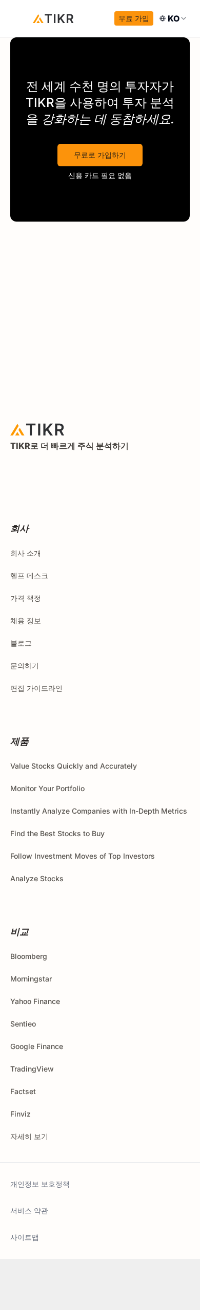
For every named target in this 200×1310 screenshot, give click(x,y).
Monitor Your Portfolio (47, 788)
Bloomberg (28, 956)
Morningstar (31, 978)
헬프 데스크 (29, 575)
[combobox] (173, 18)
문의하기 (24, 665)
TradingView (32, 1068)
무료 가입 (133, 18)
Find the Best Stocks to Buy (57, 833)
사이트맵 (24, 1237)
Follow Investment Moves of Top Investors (82, 856)
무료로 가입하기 (100, 154)
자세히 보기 (29, 1136)
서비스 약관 (29, 1210)
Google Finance (36, 1046)
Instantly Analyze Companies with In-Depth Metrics (98, 810)
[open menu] (20, 18)
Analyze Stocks (37, 878)
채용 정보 (25, 620)
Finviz (20, 1113)
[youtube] (85, 473)
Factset (23, 1091)
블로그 (21, 643)
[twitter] (17, 473)
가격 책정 (25, 598)
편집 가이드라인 (36, 688)
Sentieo (23, 1023)
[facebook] (40, 473)
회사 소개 (25, 553)
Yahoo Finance (35, 1001)
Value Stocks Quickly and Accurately (73, 765)
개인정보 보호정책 (40, 1184)
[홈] (53, 18)
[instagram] (62, 473)
